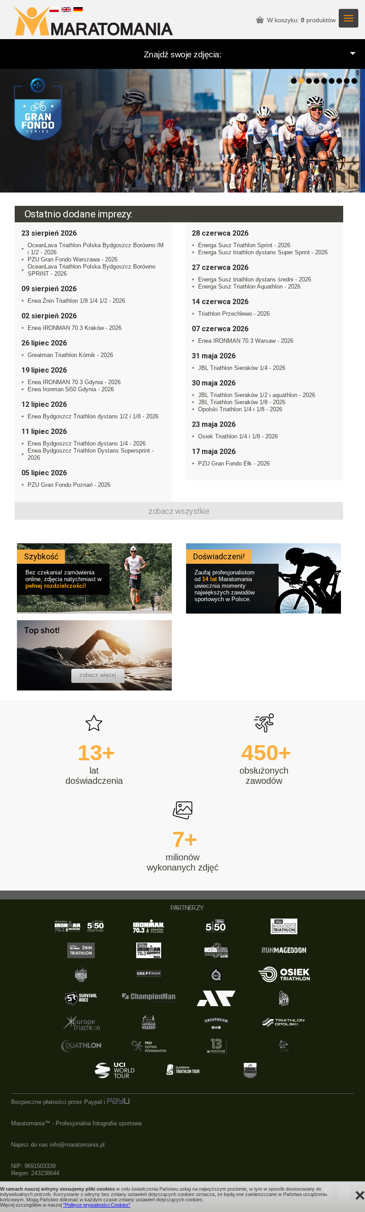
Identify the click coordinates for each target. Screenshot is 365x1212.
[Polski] (54, 10)
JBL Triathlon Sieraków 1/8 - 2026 (241, 402)
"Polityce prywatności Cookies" (96, 1205)
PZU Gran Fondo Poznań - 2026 (69, 485)
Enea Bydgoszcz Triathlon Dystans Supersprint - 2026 (91, 454)
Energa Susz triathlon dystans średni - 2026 (254, 279)
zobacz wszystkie (178, 511)
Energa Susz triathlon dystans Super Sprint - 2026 (263, 252)
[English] (66, 10)
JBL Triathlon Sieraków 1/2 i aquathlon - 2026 (256, 395)
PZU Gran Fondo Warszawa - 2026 (73, 259)
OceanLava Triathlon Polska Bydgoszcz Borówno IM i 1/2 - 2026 (96, 249)
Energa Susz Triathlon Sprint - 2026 (244, 245)
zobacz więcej (98, 675)
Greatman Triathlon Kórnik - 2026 (70, 355)
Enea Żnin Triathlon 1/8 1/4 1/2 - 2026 (76, 300)
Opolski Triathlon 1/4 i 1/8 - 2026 (240, 409)
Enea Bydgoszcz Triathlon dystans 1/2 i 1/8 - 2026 (93, 416)
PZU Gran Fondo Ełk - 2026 (234, 463)
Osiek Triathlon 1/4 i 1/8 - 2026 (238, 436)
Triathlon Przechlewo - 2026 (234, 313)
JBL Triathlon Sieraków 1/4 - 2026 (241, 368)
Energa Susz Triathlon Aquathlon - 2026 (249, 286)
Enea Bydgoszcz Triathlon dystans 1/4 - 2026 (87, 443)
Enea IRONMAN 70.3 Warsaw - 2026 (245, 340)
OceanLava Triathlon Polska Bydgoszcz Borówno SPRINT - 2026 (91, 270)
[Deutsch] (78, 10)
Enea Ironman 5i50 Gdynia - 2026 (71, 389)
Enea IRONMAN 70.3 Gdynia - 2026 (74, 382)
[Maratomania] (93, 21)
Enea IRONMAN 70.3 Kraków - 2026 (75, 328)
